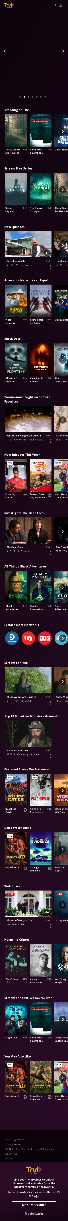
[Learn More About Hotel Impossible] (51, 267)
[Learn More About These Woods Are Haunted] (51, 703)
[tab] (20, 97)
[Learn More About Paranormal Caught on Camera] (51, 441)
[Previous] (5, 51)
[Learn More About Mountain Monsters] (51, 756)
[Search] (53, 5)
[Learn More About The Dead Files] (51, 553)
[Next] (63, 51)
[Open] (61, 6)
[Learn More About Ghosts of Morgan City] (51, 926)
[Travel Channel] (9, 5)
